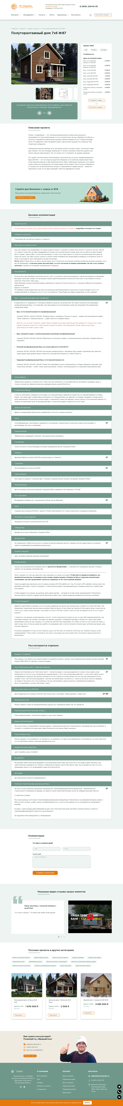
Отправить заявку (96, 100)
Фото (52, 15)
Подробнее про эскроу (24, 197)
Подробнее (18, 1015)
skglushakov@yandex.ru (33, 1044)
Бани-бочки (67, 1092)
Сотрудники (41, 1089)
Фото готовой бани (21, 683)
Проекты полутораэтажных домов (83, 961)
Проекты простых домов (21, 965)
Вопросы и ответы (44, 1086)
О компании (42, 1071)
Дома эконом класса (83, 965)
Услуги (42, 15)
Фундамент (28, 15)
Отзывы (40, 1082)
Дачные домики (78, 957)
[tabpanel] (61, 916)
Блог (39, 1079)
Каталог (15, 15)
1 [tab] (58, 936)
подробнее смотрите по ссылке (88, 228)
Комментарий (37, 854)
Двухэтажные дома (41, 957)
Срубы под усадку (94, 957)
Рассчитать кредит (96, 107)
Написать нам (29, 1056)
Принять (87, 1102)
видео (81, 316)
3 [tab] (64, 936)
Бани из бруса (68, 1082)
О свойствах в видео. (22, 795)
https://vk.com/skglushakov (34, 1050)
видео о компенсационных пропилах (75, 338)
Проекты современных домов (45, 965)
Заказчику (62, 15)
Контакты (75, 15)
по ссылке (81, 672)
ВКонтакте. (49, 595)
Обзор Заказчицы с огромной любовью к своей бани (40, 907)
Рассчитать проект (102, 14)
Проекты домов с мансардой (57, 961)
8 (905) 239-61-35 (89, 6)
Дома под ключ (65, 965)
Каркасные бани (69, 1086)
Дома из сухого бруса (60, 957)
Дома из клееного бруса (21, 957)
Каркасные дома (18, 961)
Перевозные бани (69, 1089)
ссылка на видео (84, 290)
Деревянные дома (35, 961)
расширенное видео (95, 316)
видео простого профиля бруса (57, 318)
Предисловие (61, 567)
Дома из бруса (68, 1076)
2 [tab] (61, 936)
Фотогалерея (42, 1076)
